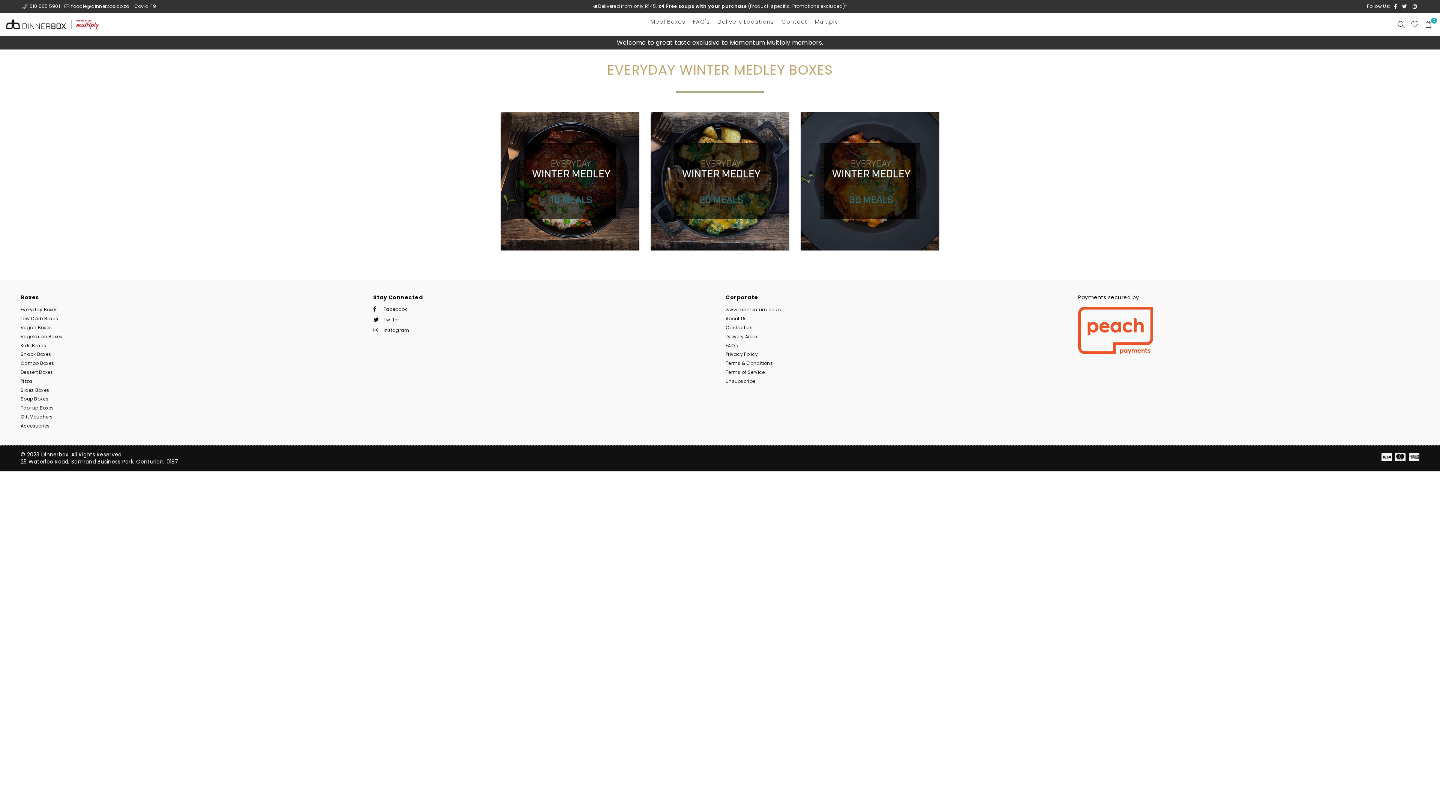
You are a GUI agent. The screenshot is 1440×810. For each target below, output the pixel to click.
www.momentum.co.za (754, 309)
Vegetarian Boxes (41, 336)
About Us (736, 318)
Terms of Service (745, 372)
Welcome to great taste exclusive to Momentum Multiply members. (720, 42)
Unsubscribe (740, 381)
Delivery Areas (742, 336)
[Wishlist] (1415, 24)
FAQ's (732, 345)
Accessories (35, 426)
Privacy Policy (742, 354)
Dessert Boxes (37, 372)
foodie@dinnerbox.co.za (99, 6)
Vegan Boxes (36, 327)
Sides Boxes (35, 390)
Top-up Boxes (37, 408)
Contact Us (739, 327)
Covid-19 (145, 6)
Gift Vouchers (37, 417)
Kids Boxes (33, 345)
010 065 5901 (44, 6)
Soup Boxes (34, 399)
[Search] (1401, 24)
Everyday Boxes (39, 309)
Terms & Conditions (749, 363)
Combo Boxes (37, 363)
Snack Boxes (36, 354)
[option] (720, 43)
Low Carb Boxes (39, 318)
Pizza (26, 381)
